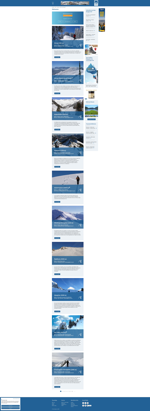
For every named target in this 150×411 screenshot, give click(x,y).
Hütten (53, 404)
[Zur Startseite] (96, 3)
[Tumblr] (83, 406)
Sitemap (72, 406)
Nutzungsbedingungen (74, 405)
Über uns (53, 402)
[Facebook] (83, 403)
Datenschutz (73, 404)
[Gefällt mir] (88, 406)
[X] (85, 403)
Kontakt (72, 402)
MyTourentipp (54, 405)
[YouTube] (85, 406)
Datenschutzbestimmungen (16, 398)
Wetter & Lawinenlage (64, 402)
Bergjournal (63, 403)
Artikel (62, 405)
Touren (53, 403)
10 (72, 391)
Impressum (72, 403)
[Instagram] (88, 403)
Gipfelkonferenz (63, 404)
